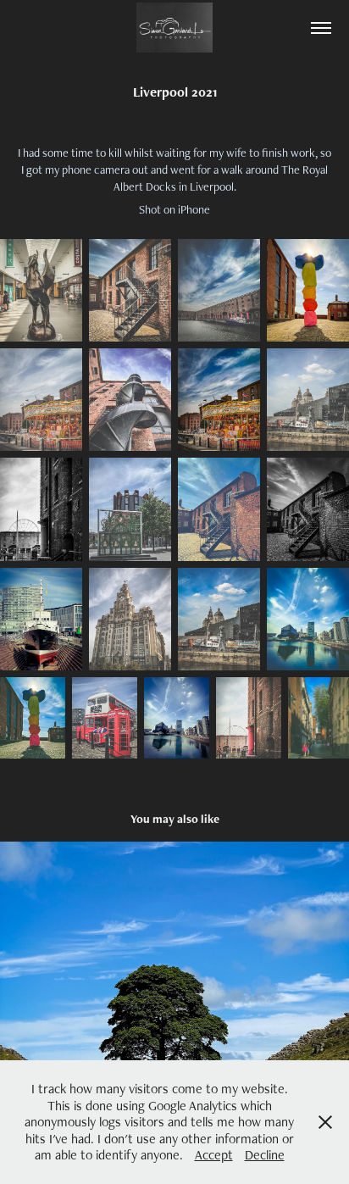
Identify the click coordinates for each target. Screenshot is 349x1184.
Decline (265, 1155)
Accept (214, 1155)
